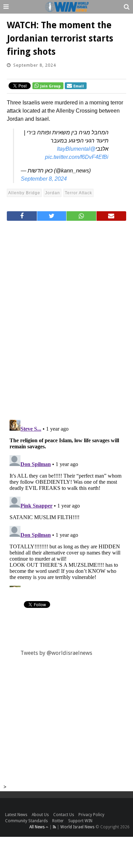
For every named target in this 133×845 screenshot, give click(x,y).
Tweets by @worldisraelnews (56, 653)
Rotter (58, 820)
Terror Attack (78, 192)
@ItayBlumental (76, 149)
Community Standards (26, 820)
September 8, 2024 (44, 179)
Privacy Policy (91, 814)
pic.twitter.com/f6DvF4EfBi (76, 157)
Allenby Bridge (24, 192)
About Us (40, 814)
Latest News (16, 814)
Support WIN (80, 820)
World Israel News (77, 827)
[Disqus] (66, 317)
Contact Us (63, 814)
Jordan (52, 192)
